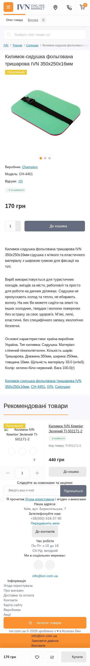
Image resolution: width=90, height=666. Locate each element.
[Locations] (55, 7)
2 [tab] (45, 158)
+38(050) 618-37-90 (46, 518)
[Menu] (8, 7)
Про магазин (14, 590)
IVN (6, 45)
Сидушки (32, 45)
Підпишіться (73, 491)
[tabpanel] (45, 110)
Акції (7, 614)
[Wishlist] (22, 451)
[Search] (9, 34)
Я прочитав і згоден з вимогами (46, 499)
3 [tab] (49, 158)
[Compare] (33, 451)
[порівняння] (52, 657)
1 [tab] (41, 158)
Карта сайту (13, 605)
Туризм (17, 45)
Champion (30, 167)
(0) (20, 181)
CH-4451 (38, 387)
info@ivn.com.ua (45, 576)
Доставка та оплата (19, 595)
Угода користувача (39, 499)
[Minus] (18, 228)
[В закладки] (37, 657)
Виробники (12, 610)
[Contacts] (69, 7)
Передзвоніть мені (45, 523)
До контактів (45, 531)
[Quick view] (11, 451)
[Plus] (18, 223)
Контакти (11, 600)
